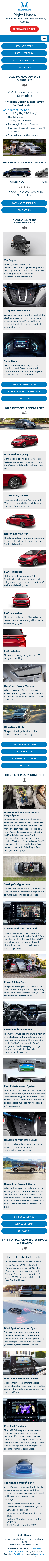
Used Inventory (24, 53)
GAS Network (20, 1554)
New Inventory (24, 46)
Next (44, 175)
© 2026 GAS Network (16, 1551)
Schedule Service (24, 1217)
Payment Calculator (24, 759)
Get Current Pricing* (16, 110)
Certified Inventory (24, 60)
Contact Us (24, 67)
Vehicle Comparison (24, 385)
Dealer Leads (35, 1549)
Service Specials (24, 1224)
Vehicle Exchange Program (24, 392)
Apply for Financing (24, 745)
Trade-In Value (24, 752)
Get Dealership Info (24, 29)
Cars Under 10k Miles (24, 203)
